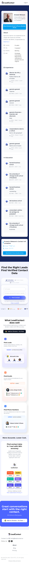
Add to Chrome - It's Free (16, 331)
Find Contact (16, 297)
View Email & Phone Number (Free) (14, 253)
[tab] (9, 280)
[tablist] (14, 281)
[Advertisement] (15, 8)
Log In (26, 2)
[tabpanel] (14, 295)
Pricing (14, 550)
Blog (14, 548)
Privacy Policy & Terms (14, 561)
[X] (12, 541)
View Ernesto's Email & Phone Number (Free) (14, 26)
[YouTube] (9, 541)
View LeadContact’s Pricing (14, 492)
